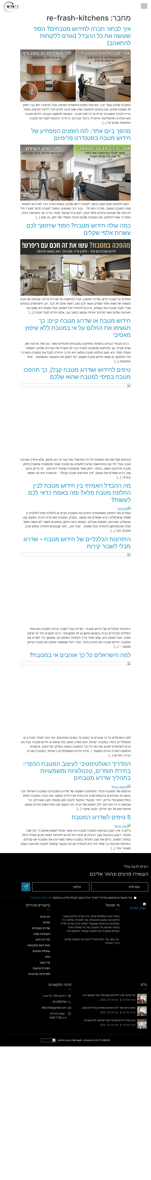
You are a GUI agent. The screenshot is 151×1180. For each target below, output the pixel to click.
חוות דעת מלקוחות (38, 945)
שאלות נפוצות (41, 951)
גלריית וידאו (43, 939)
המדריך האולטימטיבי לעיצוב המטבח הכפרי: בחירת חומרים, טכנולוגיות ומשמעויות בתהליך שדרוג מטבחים (77, 771)
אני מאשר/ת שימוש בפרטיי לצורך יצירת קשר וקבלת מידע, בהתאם (81, 898)
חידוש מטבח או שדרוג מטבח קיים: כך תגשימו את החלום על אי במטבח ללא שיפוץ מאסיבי (78, 327)
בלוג (47, 957)
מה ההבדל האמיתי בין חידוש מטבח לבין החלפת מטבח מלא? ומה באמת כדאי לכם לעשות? (79, 492)
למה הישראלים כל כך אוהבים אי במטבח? (80, 655)
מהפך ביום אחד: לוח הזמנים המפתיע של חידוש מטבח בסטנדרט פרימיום (81, 134)
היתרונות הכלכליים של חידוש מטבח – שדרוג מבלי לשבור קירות (77, 543)
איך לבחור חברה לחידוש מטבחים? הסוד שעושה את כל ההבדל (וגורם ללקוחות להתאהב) (82, 36)
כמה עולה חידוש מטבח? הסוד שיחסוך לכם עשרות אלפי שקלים (78, 229)
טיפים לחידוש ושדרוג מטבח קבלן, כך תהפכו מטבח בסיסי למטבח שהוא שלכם (77, 373)
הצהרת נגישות (41, 968)
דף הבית (45, 917)
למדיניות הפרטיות (41, 898)
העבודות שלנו (42, 934)
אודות (46, 922)
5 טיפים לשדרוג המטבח (101, 817)
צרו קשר (45, 962)
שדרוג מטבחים (41, 928)
